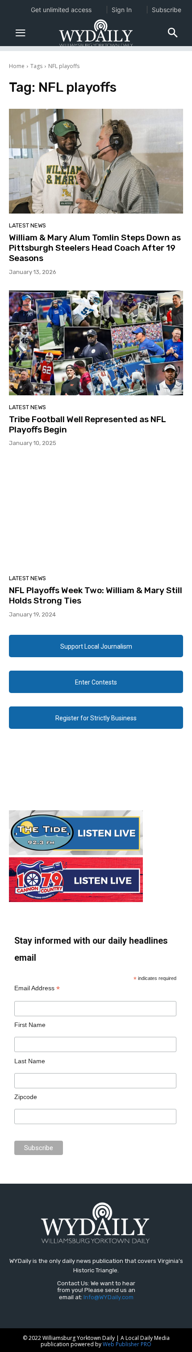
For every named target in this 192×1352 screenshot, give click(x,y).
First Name (30, 1024)
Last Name (29, 1061)
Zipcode (25, 1096)
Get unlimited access (61, 9)
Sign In (122, 9)
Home (17, 66)
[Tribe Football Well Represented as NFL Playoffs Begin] (96, 343)
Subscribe (166, 9)
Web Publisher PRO (127, 1344)
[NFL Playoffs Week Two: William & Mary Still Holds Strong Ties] (96, 514)
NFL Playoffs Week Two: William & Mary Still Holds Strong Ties (95, 595)
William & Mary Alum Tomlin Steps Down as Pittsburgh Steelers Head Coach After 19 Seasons (95, 247)
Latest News (27, 225)
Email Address (37, 988)
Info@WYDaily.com (108, 1297)
